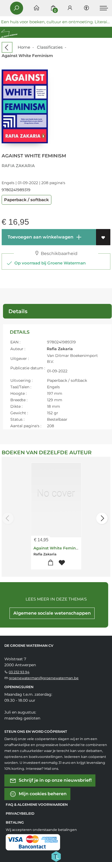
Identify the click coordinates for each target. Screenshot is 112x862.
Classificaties (50, 47)
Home (24, 47)
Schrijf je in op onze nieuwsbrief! (55, 780)
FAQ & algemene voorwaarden (37, 805)
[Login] (70, 8)
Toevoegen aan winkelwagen (39, 237)
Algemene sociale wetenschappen (52, 613)
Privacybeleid (20, 813)
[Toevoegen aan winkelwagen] (50, 563)
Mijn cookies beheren (42, 793)
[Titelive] (56, 856)
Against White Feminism (58, 548)
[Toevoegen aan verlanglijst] (103, 237)
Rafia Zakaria (18, 165)
